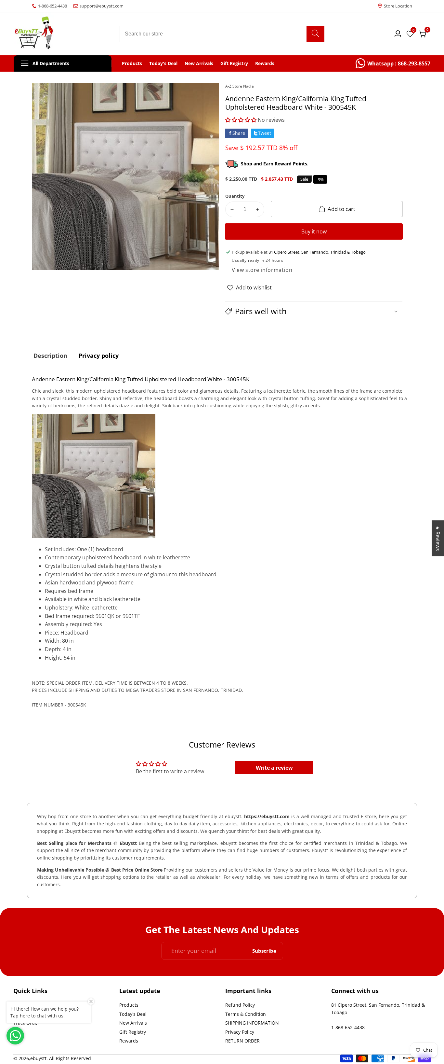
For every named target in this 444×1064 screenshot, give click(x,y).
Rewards (264, 63)
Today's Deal (163, 63)
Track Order (26, 1023)
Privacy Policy (239, 1032)
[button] (240, 119)
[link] (393, 63)
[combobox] (222, 34)
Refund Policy (240, 1005)
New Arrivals (199, 63)
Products (132, 63)
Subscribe (264, 951)
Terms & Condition (245, 1014)
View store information (262, 269)
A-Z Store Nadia (239, 86)
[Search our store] (315, 34)
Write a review (274, 767)
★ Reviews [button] (437, 538)
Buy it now (314, 231)
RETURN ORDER (242, 1041)
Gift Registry (234, 63)
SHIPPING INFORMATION (252, 1023)
